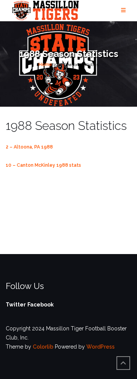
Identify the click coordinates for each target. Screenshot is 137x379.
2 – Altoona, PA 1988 (29, 147)
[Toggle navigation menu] (123, 10)
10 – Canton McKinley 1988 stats (43, 165)
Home (45, 64)
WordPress (100, 347)
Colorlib (43, 347)
